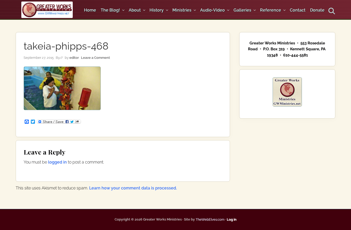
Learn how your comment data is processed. (133, 188)
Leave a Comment (95, 58)
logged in (57, 162)
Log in (231, 219)
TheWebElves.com (210, 219)
